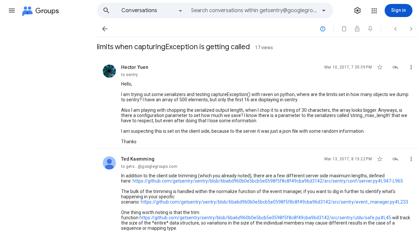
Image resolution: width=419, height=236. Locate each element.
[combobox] (254, 10)
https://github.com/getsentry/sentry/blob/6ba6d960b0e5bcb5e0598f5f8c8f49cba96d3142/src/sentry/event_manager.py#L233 (274, 202)
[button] (12, 10)
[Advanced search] (324, 10)
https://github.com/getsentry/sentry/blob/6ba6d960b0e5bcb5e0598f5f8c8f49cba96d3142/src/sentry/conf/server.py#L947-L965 (268, 181)
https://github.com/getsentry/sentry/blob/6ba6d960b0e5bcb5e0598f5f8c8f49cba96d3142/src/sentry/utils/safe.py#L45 (265, 217)
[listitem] (258, 102)
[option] (152, 10)
